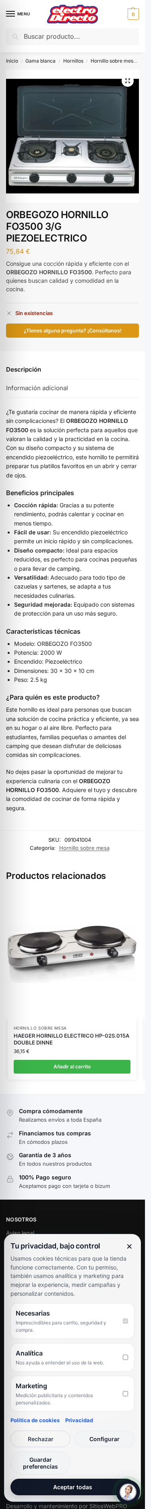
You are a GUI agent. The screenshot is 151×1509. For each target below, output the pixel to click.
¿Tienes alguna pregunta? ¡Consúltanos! (73, 331)
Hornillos (73, 61)
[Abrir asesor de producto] (128, 1492)
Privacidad (79, 1420)
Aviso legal (20, 1232)
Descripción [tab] (23, 369)
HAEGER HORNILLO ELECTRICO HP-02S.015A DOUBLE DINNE (71, 1039)
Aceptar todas (72, 1487)
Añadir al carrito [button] (72, 1066)
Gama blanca (40, 61)
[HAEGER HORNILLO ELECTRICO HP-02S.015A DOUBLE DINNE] (72, 954)
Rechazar (41, 1438)
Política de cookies (35, 1420)
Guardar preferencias (40, 1463)
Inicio (12, 61)
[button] (132, 14)
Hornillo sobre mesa (113, 61)
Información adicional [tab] (37, 388)
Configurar (104, 1438)
